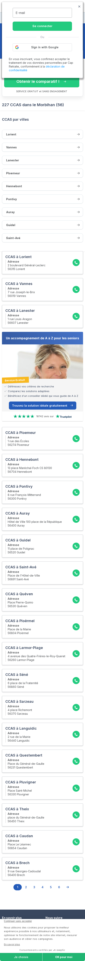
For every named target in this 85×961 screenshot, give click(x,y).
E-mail (20, 13)
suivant (67, 887)
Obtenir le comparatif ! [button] (38, 81)
